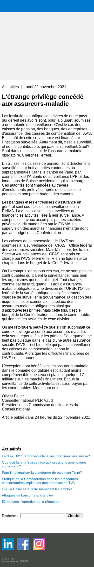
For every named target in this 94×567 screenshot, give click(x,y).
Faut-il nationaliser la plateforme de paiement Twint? (42, 472)
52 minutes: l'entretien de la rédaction (30, 502)
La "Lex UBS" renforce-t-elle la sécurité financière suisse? (46, 456)
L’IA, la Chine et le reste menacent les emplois (37, 489)
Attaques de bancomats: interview (28, 495)
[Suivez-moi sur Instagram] (39, 549)
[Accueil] (38, 39)
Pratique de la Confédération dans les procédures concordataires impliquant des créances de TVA (40, 481)
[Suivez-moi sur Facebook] (8, 549)
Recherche (10, 516)
